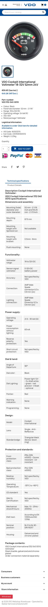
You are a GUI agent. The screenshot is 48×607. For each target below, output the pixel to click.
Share (11, 167)
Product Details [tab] (14, 185)
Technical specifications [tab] (18, 181)
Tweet (17, 167)
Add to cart (22, 148)
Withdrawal (6, 596)
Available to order (19, 127)
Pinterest (23, 167)
